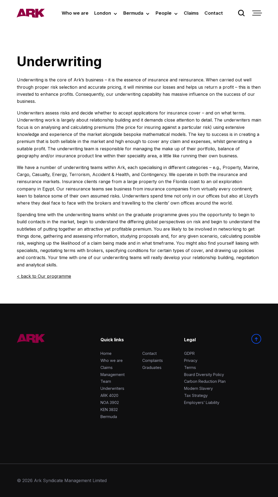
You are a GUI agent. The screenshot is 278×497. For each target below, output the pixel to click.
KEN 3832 (109, 409)
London (102, 13)
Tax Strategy (196, 395)
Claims (191, 13)
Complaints (152, 360)
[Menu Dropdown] (256, 13)
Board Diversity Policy (204, 374)
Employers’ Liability (201, 402)
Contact (213, 13)
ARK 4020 (109, 395)
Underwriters (112, 388)
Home (106, 353)
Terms (190, 367)
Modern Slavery (198, 388)
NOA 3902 (109, 402)
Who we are (75, 13)
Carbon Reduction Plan (205, 381)
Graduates (152, 367)
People (164, 13)
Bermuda (133, 13)
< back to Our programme (44, 276)
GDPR (189, 353)
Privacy (190, 360)
